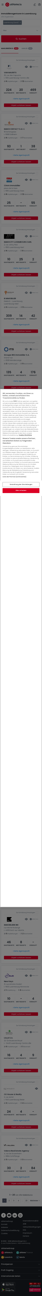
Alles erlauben (21, 490)
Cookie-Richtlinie (25, 435)
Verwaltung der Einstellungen (21, 484)
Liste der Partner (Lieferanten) (14, 477)
